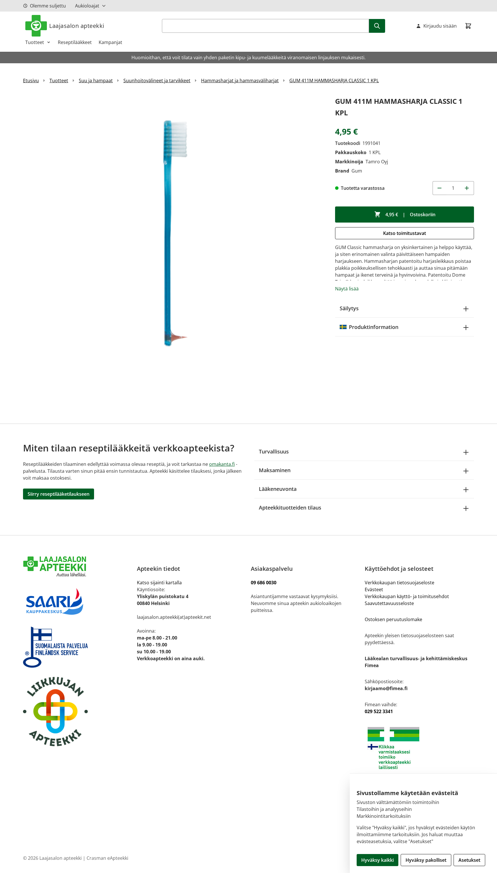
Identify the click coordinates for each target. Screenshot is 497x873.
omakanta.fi (222, 464)
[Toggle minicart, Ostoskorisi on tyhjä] (468, 25)
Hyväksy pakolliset (426, 860)
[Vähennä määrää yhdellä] (439, 188)
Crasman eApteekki (107, 858)
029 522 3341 (379, 711)
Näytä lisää (347, 289)
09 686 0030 (263, 582)
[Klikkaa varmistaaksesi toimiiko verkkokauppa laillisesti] (419, 748)
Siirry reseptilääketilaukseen (58, 494)
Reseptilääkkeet (75, 42)
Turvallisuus (274, 451)
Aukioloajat (87, 6)
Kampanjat (110, 42)
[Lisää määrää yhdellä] (467, 188)
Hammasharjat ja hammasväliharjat (240, 80)
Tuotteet (34, 42)
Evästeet (374, 589)
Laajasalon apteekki (76, 26)
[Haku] (377, 26)
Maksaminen (274, 470)
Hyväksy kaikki (377, 860)
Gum (356, 171)
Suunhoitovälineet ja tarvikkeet (156, 80)
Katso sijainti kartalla (159, 582)
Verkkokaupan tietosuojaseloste (399, 582)
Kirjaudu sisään (440, 26)
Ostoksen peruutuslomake (393, 619)
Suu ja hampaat (96, 80)
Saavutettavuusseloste (389, 603)
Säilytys (349, 308)
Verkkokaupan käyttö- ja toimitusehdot (407, 596)
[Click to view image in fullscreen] (173, 245)
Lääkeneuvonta (278, 488)
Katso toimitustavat (404, 233)
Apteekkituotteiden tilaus (290, 507)
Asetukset (469, 860)
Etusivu (31, 80)
